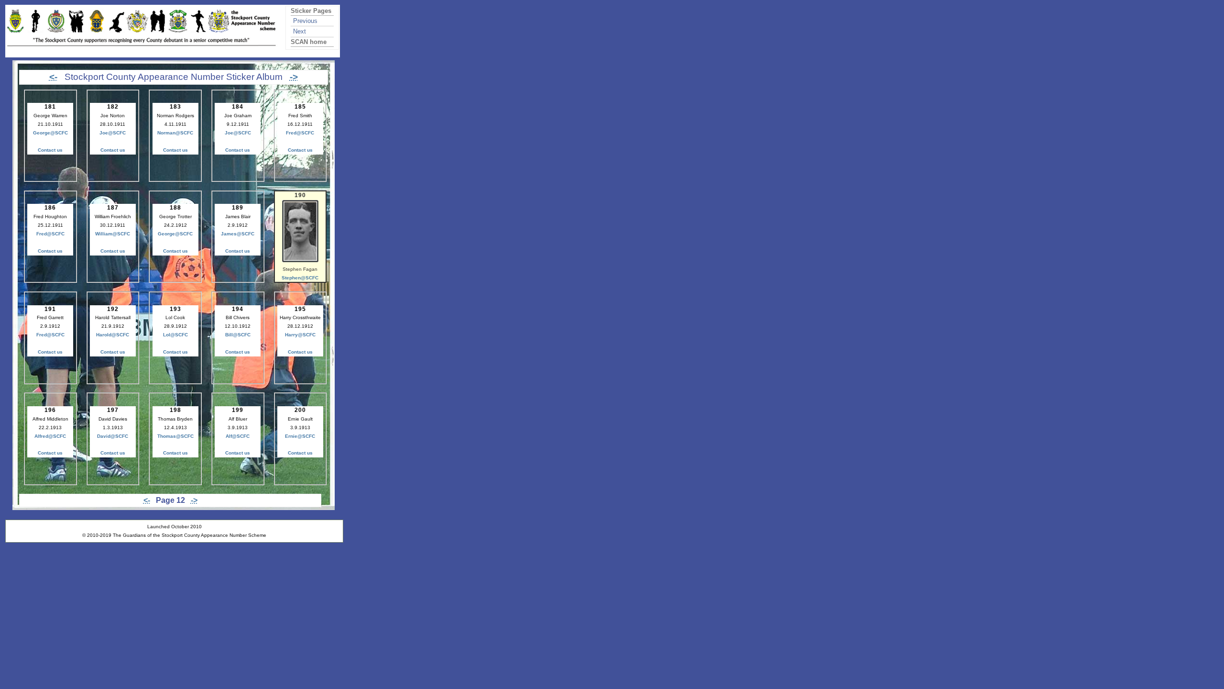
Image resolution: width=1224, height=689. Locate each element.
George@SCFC (50, 132)
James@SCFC (237, 233)
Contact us (50, 150)
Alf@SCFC (238, 436)
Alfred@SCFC (50, 436)
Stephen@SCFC (300, 277)
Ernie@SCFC (300, 436)
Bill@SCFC (238, 334)
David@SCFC (112, 436)
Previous (305, 20)
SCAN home (309, 41)
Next (299, 31)
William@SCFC (112, 233)
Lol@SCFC (175, 334)
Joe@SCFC (112, 132)
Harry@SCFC (300, 334)
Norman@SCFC (175, 132)
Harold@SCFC (112, 334)
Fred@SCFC (300, 132)
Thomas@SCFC (175, 436)
